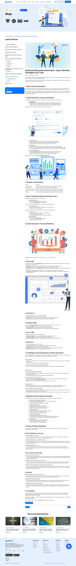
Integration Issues (9, 71)
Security (60, 563)
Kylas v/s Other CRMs (47, 552)
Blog (44, 542)
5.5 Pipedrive (8, 66)
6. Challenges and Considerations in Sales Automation (14, 69)
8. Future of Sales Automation (12, 76)
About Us (57, 542)
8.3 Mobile (8, 81)
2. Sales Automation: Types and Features (14, 49)
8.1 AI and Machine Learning (10, 78)
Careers (57, 545)
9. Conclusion (9, 83)
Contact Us (58, 550)
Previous (27, 506)
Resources (37, 1)
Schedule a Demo (29, 502)
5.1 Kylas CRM (8, 60)
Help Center (45, 544)
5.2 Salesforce (8, 62)
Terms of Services (55, 563)
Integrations (35, 545)
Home (6, 36)
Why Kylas (58, 544)
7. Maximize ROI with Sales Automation (14, 73)
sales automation (9, 91)
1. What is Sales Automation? (12, 46)
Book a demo (68, 1)
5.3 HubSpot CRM (9, 63)
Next (69, 506)
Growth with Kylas (48, 1)
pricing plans (40, 267)
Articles (11, 36)
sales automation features (39, 263)
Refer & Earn (42, 1)
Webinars (45, 545)
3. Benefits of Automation (11, 52)
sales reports (35, 151)
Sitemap (63, 563)
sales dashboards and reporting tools (43, 155)
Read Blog (8, 532)
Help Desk (67, 542)
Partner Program (46, 550)
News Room (58, 547)
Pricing (33, 1)
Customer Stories (46, 549)
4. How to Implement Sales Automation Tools (14, 56)
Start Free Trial (61, 1)
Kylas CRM (41, 500)
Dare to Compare (23, 1)
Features (18, 1)
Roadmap (35, 547)
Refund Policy (46, 563)
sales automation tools (36, 202)
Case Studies (45, 547)
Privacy (50, 563)
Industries (29, 1)
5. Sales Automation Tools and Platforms (14, 58)
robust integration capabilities (39, 378)
